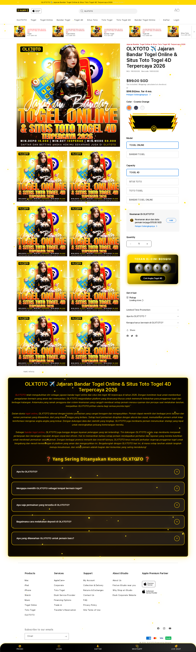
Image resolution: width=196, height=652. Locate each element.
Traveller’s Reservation (65, 610)
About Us (117, 580)
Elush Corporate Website (124, 595)
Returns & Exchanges (93, 590)
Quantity (130, 237)
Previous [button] (18, 2)
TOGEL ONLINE (136, 145)
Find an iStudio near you (124, 585)
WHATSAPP (137, 649)
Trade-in (58, 605)
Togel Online (46, 20)
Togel (33, 20)
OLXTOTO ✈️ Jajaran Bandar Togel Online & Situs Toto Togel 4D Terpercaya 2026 (83, 2)
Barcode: (145, 71)
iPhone (28, 590)
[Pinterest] (137, 336)
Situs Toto (92, 20)
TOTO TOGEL (136, 190)
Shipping (142, 84)
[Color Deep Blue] (136, 108)
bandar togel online (35, 432)
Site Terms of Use (91, 610)
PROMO (20, 649)
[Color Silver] (142, 108)
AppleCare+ (59, 580)
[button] (22, 20)
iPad (27, 585)
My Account (89, 580)
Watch (28, 595)
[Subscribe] (66, 636)
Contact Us (88, 595)
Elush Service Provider (64, 595)
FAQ (85, 600)
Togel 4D (78, 20)
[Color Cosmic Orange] (129, 108)
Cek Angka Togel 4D (152, 278)
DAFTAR (98, 649)
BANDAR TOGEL (137, 154)
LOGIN (59, 649)
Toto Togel (106, 20)
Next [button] (178, 2)
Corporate (59, 585)
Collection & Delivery (93, 585)
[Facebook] (128, 336)
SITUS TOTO (135, 181)
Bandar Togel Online (145, 20)
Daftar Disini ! (118, 2)
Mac (27, 580)
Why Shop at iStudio (122, 590)
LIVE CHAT (176, 649)
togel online (31, 413)
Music (27, 600)
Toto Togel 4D (123, 20)
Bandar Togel (63, 20)
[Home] (23, 10)
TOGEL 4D (134, 172)
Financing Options (62, 600)
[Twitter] (133, 336)
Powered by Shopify (163, 642)
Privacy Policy (90, 605)
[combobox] (108, 11)
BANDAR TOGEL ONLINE (141, 199)
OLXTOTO (22, 20)
